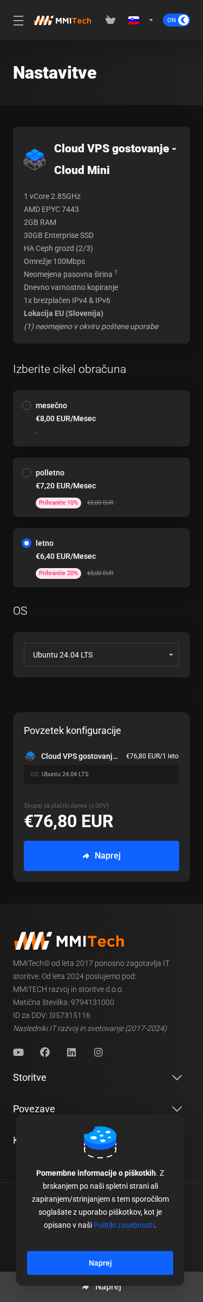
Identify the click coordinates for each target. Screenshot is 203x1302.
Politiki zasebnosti (124, 1225)
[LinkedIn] (72, 1052)
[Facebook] (44, 1052)
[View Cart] (112, 20)
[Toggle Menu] (16, 20)
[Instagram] (99, 1052)
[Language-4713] (141, 20)
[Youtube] (17, 1052)
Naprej (100, 1263)
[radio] (26, 405)
